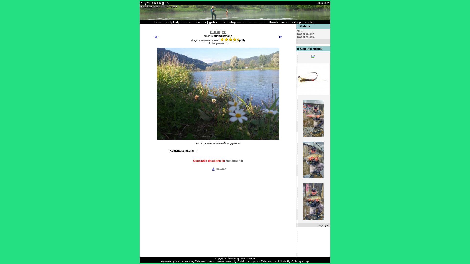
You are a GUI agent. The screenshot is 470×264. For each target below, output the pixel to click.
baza (254, 22)
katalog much (235, 22)
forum (188, 22)
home (159, 22)
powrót (221, 168)
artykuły (173, 22)
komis (201, 22)
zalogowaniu (234, 161)
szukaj (310, 22)
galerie (215, 22)
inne (284, 22)
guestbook (269, 22)
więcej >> (323, 225)
